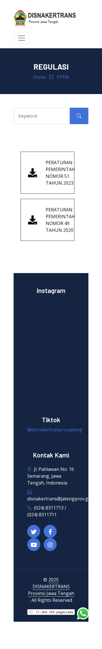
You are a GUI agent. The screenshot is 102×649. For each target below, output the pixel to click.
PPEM (63, 77)
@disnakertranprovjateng (54, 430)
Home (39, 77)
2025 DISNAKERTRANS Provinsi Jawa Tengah (51, 586)
